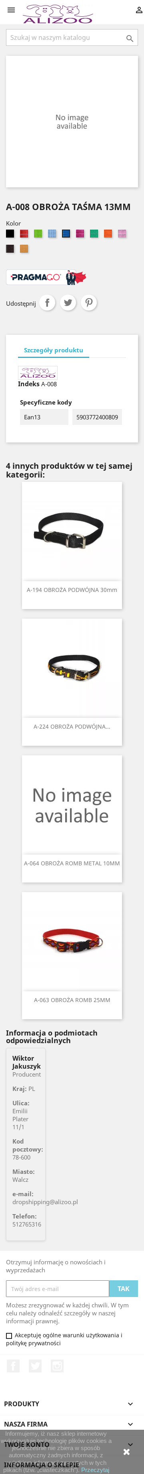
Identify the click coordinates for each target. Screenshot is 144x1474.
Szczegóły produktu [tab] (53, 350)
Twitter (35, 1366)
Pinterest (89, 303)
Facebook (13, 1366)
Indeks (29, 384)
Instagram (57, 1366)
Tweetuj (68, 303)
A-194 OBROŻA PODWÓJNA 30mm (72, 590)
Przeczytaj (95, 1469)
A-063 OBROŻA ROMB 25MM (72, 1000)
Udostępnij (47, 303)
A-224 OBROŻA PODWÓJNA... (72, 726)
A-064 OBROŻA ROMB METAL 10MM (72, 863)
